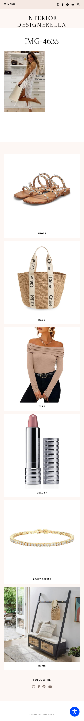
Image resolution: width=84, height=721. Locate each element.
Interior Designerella (41, 21)
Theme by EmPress (41, 715)
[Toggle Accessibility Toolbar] (74, 711)
